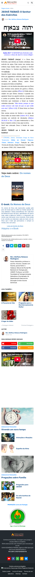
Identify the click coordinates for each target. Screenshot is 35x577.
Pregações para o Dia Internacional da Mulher (26, 305)
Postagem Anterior (7, 325)
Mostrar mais (9, 334)
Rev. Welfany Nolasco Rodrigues (19, 258)
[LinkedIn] (19, 245)
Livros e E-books (17, 571)
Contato (24, 574)
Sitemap (18, 574)
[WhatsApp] (15, 245)
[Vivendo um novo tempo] (17, 416)
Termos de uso (28, 571)
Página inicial (5, 8)
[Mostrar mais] (3, 249)
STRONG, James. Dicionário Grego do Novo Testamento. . (18, 140)
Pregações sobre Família (13, 477)
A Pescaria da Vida (8, 303)
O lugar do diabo (7, 321)
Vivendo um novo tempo (13, 429)
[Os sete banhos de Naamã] (7, 496)
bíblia (11, 8)
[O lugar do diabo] (8, 315)
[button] (2, 2)
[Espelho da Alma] (7, 448)
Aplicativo (11, 574)
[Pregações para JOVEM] (7, 485)
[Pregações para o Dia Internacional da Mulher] (26, 296)
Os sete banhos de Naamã (23, 497)
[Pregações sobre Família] (17, 464)
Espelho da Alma (22, 448)
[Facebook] (7, 245)
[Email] (27, 245)
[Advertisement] (17, 387)
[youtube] (9, 558)
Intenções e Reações (24, 438)
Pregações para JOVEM (22, 486)
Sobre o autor (6, 571)
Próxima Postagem (27, 325)
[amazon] (22, 558)
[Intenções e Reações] (7, 437)
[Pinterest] (23, 245)
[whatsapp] (17, 558)
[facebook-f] (13, 558)
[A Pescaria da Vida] (8, 296)
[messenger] (26, 558)
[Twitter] (11, 245)
